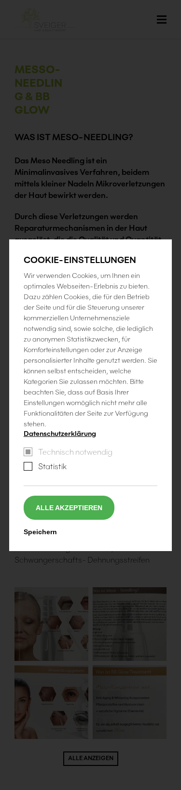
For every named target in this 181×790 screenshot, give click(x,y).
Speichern (40, 532)
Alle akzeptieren (69, 508)
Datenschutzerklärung (60, 433)
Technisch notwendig (75, 452)
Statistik (52, 466)
